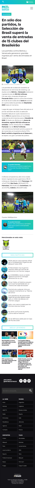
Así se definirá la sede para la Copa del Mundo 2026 (20, 319)
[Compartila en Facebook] (7, 81)
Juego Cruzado (23, 465)
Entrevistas (5, 418)
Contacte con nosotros (17, 483)
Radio (4, 414)
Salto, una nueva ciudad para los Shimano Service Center (19, 305)
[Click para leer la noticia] (4, 262)
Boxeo (4, 462)
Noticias (5, 406)
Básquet (5, 442)
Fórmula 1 (21, 462)
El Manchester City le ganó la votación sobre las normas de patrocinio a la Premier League (19, 269)
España (21, 414)
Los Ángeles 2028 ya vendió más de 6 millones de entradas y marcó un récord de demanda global (25, 343)
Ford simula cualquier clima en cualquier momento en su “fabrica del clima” (20, 291)
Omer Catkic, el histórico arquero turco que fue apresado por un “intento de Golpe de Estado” (19, 283)
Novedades (6, 14)
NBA (20, 450)
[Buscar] (3, 2)
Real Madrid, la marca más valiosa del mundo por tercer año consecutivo (9, 343)
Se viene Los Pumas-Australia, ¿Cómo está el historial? (18, 312)
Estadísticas (6, 422)
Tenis (4, 446)
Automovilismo (7, 450)
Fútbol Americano (7, 458)
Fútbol (4, 438)
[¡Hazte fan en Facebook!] (21, 381)
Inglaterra (21, 406)
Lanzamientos (22, 446)
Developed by (11, 475)
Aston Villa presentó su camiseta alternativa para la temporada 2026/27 (19, 225)
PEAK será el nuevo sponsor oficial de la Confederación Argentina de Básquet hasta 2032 (20, 262)
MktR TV (5, 410)
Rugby (4, 465)
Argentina (21, 402)
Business (21, 442)
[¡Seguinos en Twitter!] (25, 381)
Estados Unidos (23, 410)
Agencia (5, 425)
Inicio (4, 402)
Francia (21, 429)
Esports (5, 454)
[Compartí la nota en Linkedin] (14, 81)
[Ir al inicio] (5, 8)
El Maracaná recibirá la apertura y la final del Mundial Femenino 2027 (19, 168)
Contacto (5, 429)
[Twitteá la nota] (20, 81)
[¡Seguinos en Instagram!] (29, 381)
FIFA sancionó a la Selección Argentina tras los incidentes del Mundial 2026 (9, 361)
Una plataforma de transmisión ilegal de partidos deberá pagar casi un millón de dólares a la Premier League (19, 298)
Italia (20, 418)
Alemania (21, 422)
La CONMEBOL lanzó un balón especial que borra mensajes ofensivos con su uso (19, 276)
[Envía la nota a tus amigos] (27, 81)
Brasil (20, 425)
